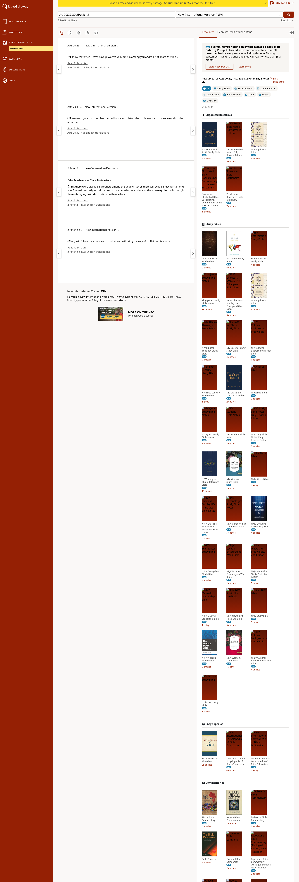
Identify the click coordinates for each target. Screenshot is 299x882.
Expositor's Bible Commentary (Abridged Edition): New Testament (261, 863)
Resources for (235, 80)
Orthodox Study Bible (210, 704)
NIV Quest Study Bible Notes (210, 436)
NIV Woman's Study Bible (233, 480)
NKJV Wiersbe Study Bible (209, 659)
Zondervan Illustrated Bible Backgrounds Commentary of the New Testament (212, 200)
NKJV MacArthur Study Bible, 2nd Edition (259, 574)
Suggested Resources (219, 115)
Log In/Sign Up (284, 3)
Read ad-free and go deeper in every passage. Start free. (162, 3)
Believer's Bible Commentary (259, 819)
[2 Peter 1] (58, 192)
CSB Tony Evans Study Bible (210, 260)
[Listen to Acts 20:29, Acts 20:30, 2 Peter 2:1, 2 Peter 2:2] (96, 32)
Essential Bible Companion (234, 860)
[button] (281, 3)
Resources (208, 32)
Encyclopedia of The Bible (210, 760)
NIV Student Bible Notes (235, 436)
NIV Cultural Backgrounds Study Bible (261, 351)
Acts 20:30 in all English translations (88, 132)
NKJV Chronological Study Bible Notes (236, 525)
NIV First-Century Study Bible (211, 394)
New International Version (83, 291)
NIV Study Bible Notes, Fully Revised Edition (234, 152)
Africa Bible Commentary (208, 819)
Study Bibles (213, 224)
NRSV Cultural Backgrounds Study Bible (261, 660)
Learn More (244, 66)
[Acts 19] (58, 69)
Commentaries (215, 782)
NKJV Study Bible (259, 616)
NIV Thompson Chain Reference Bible (210, 482)
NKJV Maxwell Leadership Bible (210, 617)
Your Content (244, 32)
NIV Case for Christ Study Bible (236, 349)
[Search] (288, 15)
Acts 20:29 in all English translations (88, 67)
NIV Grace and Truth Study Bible (211, 151)
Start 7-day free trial (219, 66)
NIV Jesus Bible (259, 392)
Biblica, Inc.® (173, 297)
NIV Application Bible (259, 151)
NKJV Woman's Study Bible (234, 659)
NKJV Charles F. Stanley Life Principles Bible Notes (210, 528)
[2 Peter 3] (193, 192)
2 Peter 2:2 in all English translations (88, 251)
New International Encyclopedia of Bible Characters (235, 761)
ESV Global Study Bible (235, 260)
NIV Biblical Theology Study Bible (210, 351)
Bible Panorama (210, 859)
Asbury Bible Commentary (233, 819)
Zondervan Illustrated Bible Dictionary (234, 197)
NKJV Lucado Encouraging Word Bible (236, 574)
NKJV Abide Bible (260, 479)
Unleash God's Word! (140, 315)
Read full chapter (77, 63)
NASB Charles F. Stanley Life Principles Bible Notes (234, 304)
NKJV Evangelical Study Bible (210, 573)
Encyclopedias (214, 724)
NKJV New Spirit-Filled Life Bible (235, 617)
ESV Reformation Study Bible (259, 260)
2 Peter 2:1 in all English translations (88, 204)
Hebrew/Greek (226, 32)
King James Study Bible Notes (211, 302)
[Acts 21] (193, 69)
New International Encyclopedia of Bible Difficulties (260, 761)
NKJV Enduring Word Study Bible (260, 525)
